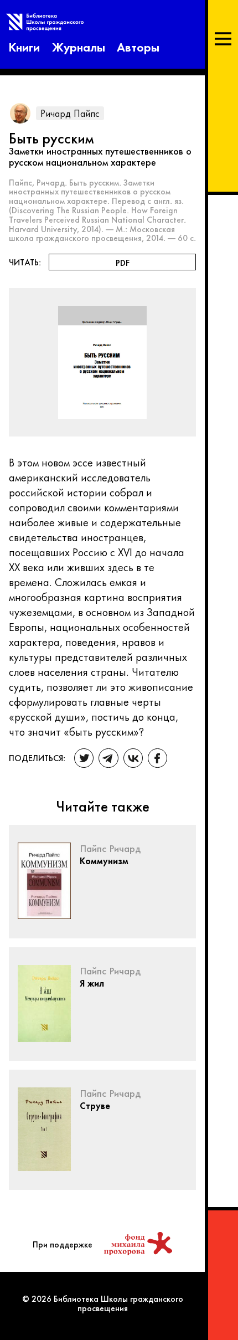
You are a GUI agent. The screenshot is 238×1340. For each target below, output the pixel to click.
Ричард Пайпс (70, 112)
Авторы (138, 46)
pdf (123, 262)
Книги (24, 46)
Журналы (78, 46)
